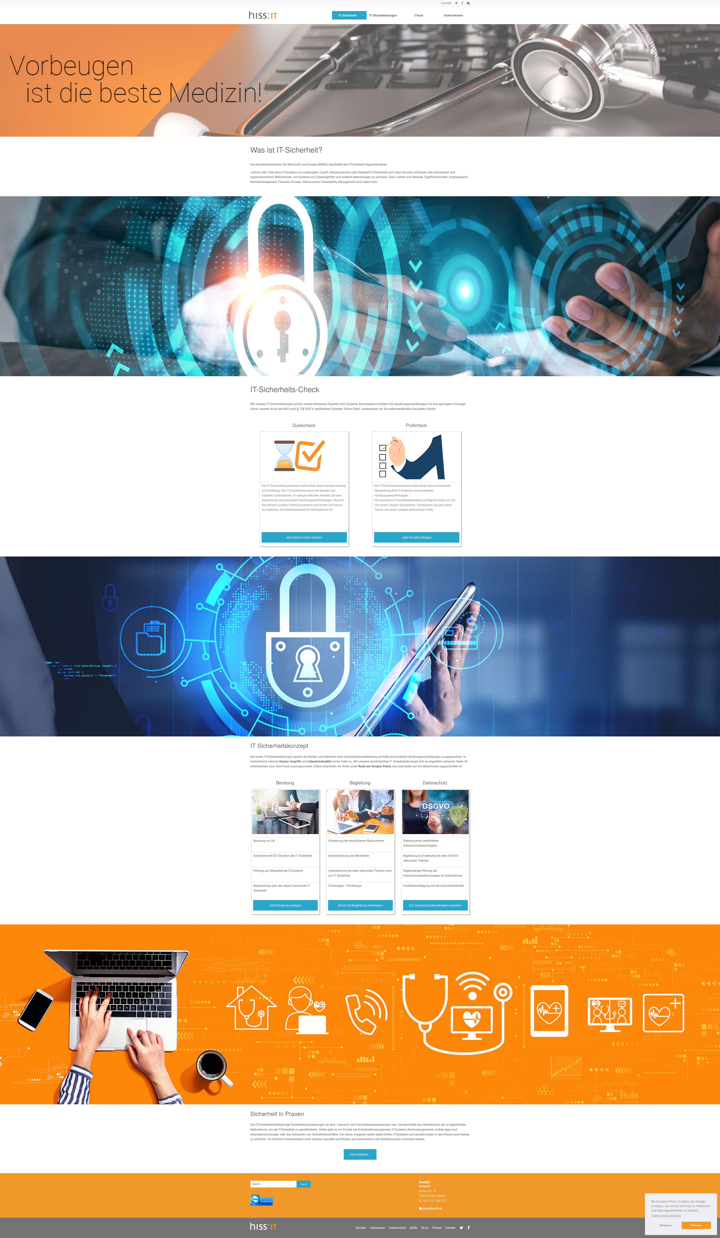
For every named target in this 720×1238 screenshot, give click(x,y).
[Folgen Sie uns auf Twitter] (456, 3)
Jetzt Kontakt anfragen (417, 537)
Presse (436, 1228)
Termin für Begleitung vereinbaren (360, 905)
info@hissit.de (432, 1208)
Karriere (450, 1228)
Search (303, 1184)
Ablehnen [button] (665, 1225)
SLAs (424, 1228)
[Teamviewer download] (261, 1199)
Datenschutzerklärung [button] (666, 1215)
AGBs (413, 1228)
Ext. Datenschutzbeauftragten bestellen (435, 905)
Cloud (419, 15)
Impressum (377, 1228)
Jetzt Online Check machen (304, 537)
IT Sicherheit (347, 15)
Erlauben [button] (696, 1225)
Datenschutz (397, 1228)
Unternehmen (453, 15)
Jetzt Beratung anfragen (285, 905)
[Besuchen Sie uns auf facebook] (462, 3)
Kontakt (446, 3)
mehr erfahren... (360, 1154)
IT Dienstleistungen (383, 15)
